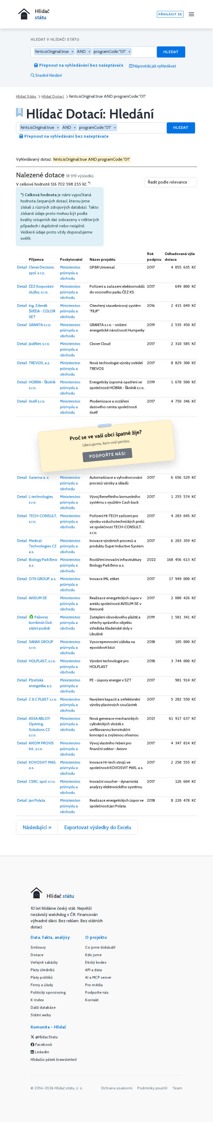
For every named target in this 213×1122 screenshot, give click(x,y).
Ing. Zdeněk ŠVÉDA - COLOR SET (42, 311)
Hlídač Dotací (53, 96)
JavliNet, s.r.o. (39, 343)
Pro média (94, 985)
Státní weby (41, 1015)
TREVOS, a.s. (39, 363)
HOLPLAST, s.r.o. (42, 661)
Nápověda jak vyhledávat (154, 66)
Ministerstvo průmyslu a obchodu (70, 273)
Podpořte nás (97, 992)
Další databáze (43, 1007)
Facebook (43, 1044)
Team (177, 1088)
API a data (93, 970)
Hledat (171, 52)
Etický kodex (95, 962)
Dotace (37, 954)
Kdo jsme (93, 954)
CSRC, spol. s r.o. (42, 781)
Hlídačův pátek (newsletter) (54, 1059)
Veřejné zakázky (44, 962)
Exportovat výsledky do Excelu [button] (97, 827)
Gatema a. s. (39, 477)
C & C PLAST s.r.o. (43, 699)
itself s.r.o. (37, 401)
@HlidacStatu (46, 1037)
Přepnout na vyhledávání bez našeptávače (81, 65)
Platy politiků (41, 977)
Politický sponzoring (48, 992)
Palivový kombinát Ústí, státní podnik (40, 623)
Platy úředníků (42, 970)
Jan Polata (37, 800)
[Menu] (191, 14)
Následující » (37, 827)
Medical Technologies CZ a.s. (43, 546)
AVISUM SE (38, 598)
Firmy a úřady (42, 985)
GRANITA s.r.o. (40, 324)
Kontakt (92, 1000)
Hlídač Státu (26, 96)
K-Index (37, 1000)
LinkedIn (41, 1052)
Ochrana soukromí (116, 1088)
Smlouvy (38, 947)
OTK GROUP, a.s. (42, 578)
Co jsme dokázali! (100, 947)
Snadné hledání (48, 75)
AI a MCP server (98, 977)
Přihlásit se (170, 14)
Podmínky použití (152, 1088)
